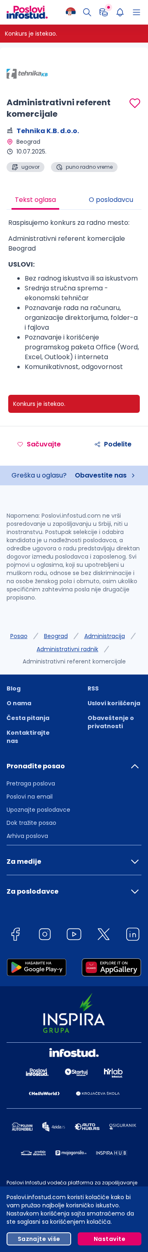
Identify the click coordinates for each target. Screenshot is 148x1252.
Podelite (118, 444)
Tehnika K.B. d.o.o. (47, 131)
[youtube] (74, 935)
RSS (93, 688)
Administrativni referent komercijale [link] (74, 661)
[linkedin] (133, 935)
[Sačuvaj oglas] (134, 103)
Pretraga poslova (31, 783)
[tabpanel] (74, 298)
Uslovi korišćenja (114, 703)
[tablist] (74, 201)
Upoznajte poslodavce (38, 810)
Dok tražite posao (31, 823)
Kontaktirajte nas (28, 737)
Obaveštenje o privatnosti (111, 722)
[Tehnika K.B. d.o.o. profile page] (27, 73)
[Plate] (103, 12)
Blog (14, 688)
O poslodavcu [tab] (111, 199)
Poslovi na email (30, 796)
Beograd (56, 636)
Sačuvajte (44, 444)
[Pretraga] (87, 12)
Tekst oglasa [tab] (35, 199)
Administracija (104, 636)
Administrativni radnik (67, 649)
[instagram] (45, 935)
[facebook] (15, 935)
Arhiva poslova (27, 836)
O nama (19, 703)
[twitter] (103, 935)
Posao (19, 636)
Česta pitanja (28, 718)
